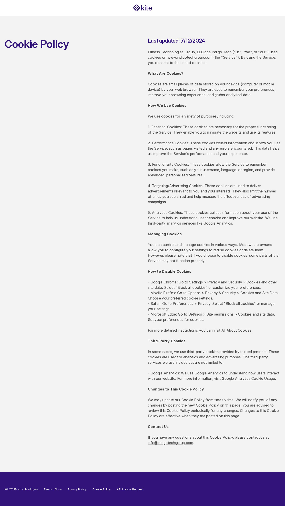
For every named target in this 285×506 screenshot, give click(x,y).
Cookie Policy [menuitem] (101, 489)
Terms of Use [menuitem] (53, 489)
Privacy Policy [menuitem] (77, 489)
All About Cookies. (236, 330)
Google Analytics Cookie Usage (248, 378)
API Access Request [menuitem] (130, 489)
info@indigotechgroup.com (170, 442)
